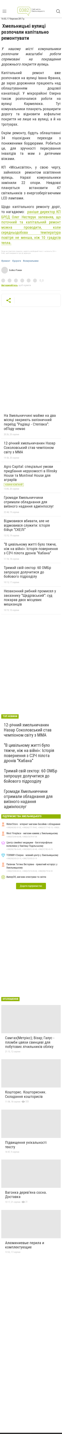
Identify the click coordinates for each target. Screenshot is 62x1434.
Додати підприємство (31, 885)
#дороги (16, 261)
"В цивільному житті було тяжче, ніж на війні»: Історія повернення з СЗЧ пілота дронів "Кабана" (31, 548)
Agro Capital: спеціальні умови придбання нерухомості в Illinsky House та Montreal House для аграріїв (30, 473)
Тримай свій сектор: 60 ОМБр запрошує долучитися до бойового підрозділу (27, 572)
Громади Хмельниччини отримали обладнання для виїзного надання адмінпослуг (29, 502)
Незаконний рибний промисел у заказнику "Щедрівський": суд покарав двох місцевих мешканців (30, 597)
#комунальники (30, 261)
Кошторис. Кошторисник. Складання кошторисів (25, 1094)
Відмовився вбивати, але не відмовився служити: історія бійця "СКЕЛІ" (27, 525)
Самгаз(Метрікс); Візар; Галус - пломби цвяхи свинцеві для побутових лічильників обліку (29, 1042)
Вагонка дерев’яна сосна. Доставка (26, 1194)
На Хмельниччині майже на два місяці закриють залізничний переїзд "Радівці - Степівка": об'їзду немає (30, 422)
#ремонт (5, 261)
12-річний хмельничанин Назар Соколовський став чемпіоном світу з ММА (29, 447)
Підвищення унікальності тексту (26, 1144)
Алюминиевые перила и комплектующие (24, 1245)
